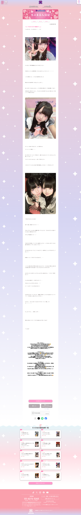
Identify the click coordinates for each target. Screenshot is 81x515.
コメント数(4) (46, 409)
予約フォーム (47, 504)
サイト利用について (41, 510)
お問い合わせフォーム (50, 498)
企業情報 (36, 510)
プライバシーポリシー (49, 510)
